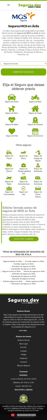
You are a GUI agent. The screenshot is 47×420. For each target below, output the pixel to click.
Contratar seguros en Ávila (24, 264)
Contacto (23, 362)
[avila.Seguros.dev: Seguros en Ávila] (23, 301)
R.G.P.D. (23, 347)
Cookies (23, 351)
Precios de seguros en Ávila (34, 271)
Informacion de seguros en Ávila (23, 283)
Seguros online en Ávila (11, 271)
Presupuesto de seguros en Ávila (23, 276)
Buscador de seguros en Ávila (23, 279)
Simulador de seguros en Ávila (23, 266)
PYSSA (23, 354)
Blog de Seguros (23, 365)
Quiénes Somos (23, 340)
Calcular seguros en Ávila (12, 281)
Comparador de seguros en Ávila (23, 269)
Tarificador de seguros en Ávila (23, 274)
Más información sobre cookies (26, 415)
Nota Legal (23, 343)
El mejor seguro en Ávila (34, 261)
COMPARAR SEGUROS (23, 72)
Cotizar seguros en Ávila (35, 281)
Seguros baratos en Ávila (12, 261)
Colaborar (23, 358)
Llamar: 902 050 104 (23, 386)
